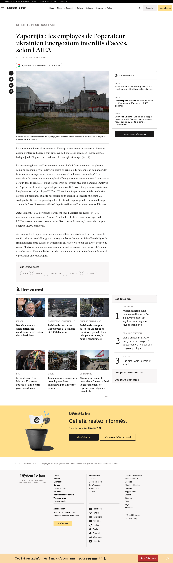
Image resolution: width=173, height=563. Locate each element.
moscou (73, 273)
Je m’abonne (83, 437)
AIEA (25, 273)
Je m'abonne (148, 558)
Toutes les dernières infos (134, 134)
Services (57, 491)
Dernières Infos (27, 24)
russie (38, 273)
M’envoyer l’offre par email (117, 437)
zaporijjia (55, 273)
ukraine (89, 273)
